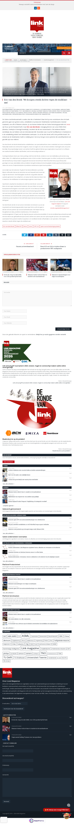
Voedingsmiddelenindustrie (33, 114)
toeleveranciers (52, 653)
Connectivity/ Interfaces (32, 109)
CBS (60, 636)
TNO (43, 653)
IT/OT (20, 111)
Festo (46, 640)
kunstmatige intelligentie (11, 649)
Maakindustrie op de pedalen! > (62, 451)
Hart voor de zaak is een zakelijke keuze (19, 475)
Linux (30, 226)
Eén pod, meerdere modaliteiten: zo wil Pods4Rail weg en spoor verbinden (28, 524)
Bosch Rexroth (53, 636)
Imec (14, 644)
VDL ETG (64, 658)
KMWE (54, 644)
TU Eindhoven (19, 658)
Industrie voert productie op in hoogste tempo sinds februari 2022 (26, 529)
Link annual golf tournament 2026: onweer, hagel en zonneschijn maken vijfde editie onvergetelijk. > (42, 383)
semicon (21, 653)
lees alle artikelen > (8, 484)
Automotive (35, 636)
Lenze (68, 124)
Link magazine (30, 648)
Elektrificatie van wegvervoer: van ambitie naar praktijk (23, 496)
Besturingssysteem (19, 109)
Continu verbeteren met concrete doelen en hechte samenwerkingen (26, 470)
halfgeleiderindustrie (61, 640)
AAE (4, 636)
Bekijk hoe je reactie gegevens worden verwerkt (51, 334)
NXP (68, 649)
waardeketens (46, 114)
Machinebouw (27, 111)
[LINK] (37, 25)
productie (13, 653)
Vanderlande (52, 658)
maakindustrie (45, 649)
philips (6, 653)
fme (51, 640)
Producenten (6, 112)
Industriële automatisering (10, 111)
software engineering (55, 112)
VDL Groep (6, 661)
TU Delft (7, 657)
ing (27, 644)
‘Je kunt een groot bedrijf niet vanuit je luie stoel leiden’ (23, 479)
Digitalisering (56, 109)
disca (23, 640)
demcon (6, 640)
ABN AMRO (12, 636)
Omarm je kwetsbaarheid (25, 246)
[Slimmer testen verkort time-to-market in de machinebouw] (37, 266)
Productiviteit (28, 112)
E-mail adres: (6, 703)
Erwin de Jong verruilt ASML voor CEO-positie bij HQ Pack (13, 275)
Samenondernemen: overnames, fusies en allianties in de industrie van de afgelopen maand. (33, 556)
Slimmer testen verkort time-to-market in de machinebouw (37, 275)
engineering (39, 640)
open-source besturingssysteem (50, 226)
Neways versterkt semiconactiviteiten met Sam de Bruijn (36, 4)
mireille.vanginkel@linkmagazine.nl (59, 208)
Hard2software (65, 109)
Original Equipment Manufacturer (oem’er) (43, 111)
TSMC (60, 653)
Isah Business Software (45, 644)
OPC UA (36, 226)
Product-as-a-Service (17, 112)
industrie (21, 644)
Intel (31, 644)
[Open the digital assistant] (66, 816)
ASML (25, 636)
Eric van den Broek (8, 226)
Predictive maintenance (63, 111)
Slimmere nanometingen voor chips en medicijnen (61, 275)
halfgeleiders (6, 644)
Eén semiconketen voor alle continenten (19, 619)
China (67, 636)
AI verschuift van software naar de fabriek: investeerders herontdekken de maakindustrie (32, 623)
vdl (59, 658)
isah (36, 644)
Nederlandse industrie (58, 649)
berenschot (43, 636)
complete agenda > (8, 505)
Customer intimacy (45, 109)
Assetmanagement (7, 109)
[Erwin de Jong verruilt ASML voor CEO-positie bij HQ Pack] (13, 266)
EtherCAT (19, 226)
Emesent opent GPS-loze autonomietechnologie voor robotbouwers (26, 519)
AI (19, 636)
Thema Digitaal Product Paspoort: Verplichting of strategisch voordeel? (27, 501)
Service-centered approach (40, 112)
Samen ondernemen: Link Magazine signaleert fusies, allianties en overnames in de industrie (34, 547)
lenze (25, 226)
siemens (29, 653)
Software (36, 653)
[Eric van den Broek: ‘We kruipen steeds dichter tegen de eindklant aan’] (37, 82)
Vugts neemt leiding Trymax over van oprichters (26, 737)
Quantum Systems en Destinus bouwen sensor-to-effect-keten (25, 552)
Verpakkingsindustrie (18, 114)
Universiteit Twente (37, 657)
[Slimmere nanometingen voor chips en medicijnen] (61, 266)
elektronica (30, 640)
